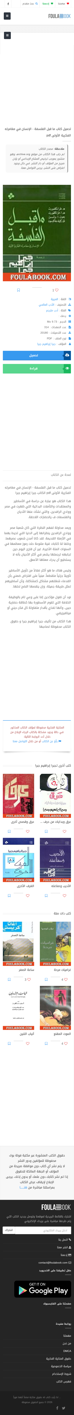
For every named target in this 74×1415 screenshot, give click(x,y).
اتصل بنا (63, 1240)
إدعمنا (64, 1255)
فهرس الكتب (63, 1381)
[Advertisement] (37, 82)
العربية (54, 299)
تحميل (33, 355)
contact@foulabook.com (53, 1262)
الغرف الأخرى (25, 886)
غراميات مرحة (62, 970)
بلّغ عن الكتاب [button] (49, 741)
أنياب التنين (27, 1034)
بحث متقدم (29, 4)
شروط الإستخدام (61, 1374)
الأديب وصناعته (61, 886)
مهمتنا (62, 4)
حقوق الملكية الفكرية (58, 1358)
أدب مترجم (52, 310)
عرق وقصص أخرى (22, 822)
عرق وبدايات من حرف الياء (55, 822)
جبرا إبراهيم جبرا (46, 344)
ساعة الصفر (26, 970)
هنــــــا (23, 1187)
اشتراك (9, 1230)
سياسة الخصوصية (61, 1366)
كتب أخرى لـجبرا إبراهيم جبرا (53, 765)
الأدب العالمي (46, 304)
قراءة (34, 368)
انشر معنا (63, 1247)
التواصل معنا (20, 741)
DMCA (67, 1351)
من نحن (67, 1343)
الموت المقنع (62, 1034)
